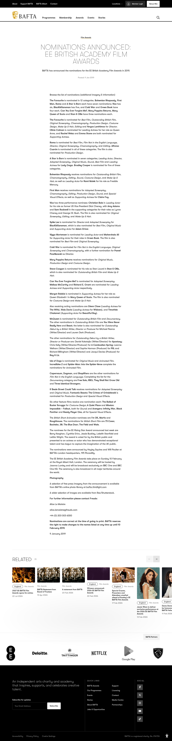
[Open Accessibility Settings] (167, 736)
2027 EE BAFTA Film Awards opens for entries (22, 572)
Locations (116, 4)
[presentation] (149, 559)
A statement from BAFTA (71, 571)
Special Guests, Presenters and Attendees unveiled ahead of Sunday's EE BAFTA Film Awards (123, 576)
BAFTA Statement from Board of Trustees (48, 571)
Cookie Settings (48, 736)
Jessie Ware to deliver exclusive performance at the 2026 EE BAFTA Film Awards (148, 574)
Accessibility (17, 736)
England (17, 586)
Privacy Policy (32, 736)
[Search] (158, 17)
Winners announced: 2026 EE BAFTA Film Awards (97, 572)
